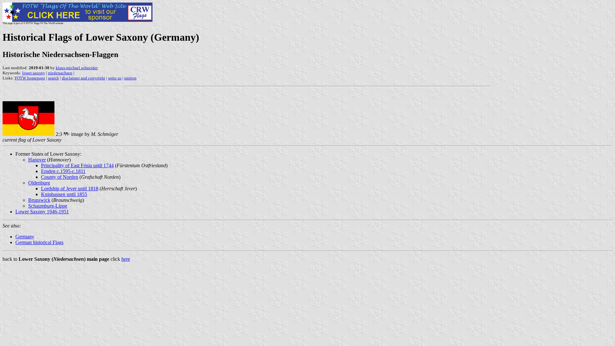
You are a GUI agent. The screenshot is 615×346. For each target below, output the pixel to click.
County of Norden (59, 177)
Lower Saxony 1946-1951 (42, 211)
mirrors (130, 78)
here (125, 259)
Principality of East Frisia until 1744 (77, 165)
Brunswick (39, 200)
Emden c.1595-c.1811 (63, 171)
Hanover (37, 159)
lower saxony (33, 72)
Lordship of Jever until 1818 (69, 188)
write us (114, 78)
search (53, 78)
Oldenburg (39, 182)
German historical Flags (39, 242)
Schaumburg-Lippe (47, 206)
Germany (24, 236)
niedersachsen (60, 72)
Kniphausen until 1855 (64, 194)
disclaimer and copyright (83, 78)
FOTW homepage (30, 78)
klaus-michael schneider (77, 67)
